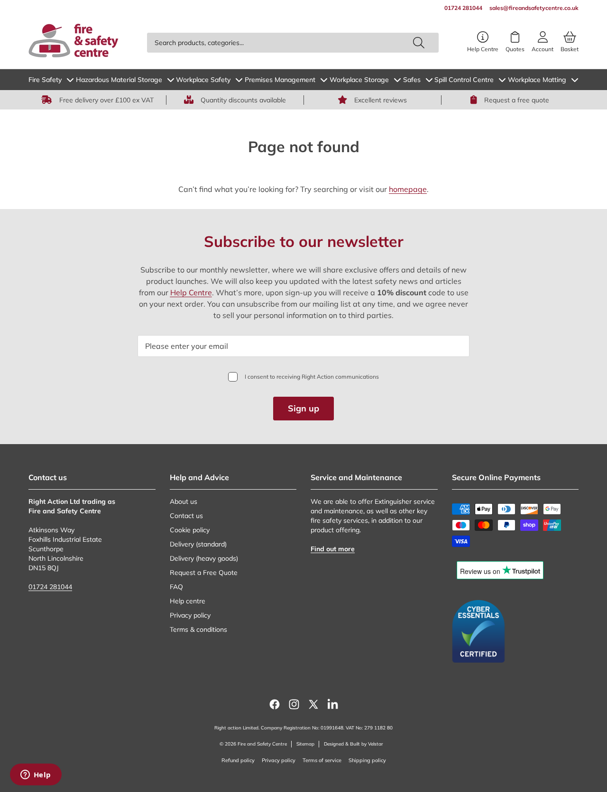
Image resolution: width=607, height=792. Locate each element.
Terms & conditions (198, 629)
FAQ (176, 587)
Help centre (187, 601)
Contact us (186, 515)
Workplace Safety (203, 79)
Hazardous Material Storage (119, 79)
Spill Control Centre (464, 79)
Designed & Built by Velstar (353, 744)
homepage (408, 189)
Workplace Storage (359, 79)
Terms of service (322, 760)
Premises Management (280, 79)
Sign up (303, 408)
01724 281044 (50, 587)
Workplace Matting (537, 79)
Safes (412, 79)
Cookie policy (190, 530)
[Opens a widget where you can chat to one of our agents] (35, 775)
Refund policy (238, 760)
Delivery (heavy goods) (204, 558)
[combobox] (293, 43)
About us (183, 501)
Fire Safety (45, 79)
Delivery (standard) (198, 544)
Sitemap (305, 744)
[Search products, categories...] (418, 43)
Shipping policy (367, 760)
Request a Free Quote (204, 572)
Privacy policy (190, 615)
